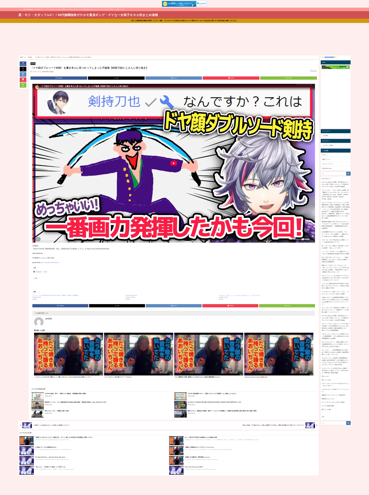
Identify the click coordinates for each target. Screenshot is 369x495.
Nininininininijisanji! (131, 295)
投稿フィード (326, 159)
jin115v (315, 71)
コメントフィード (327, 163)
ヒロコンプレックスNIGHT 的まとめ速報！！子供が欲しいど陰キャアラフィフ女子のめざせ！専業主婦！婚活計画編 (335, 370)
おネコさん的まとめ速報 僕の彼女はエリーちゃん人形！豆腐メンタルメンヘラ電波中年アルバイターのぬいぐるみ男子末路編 (335, 184)
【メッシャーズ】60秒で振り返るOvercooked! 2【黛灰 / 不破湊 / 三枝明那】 (55, 295)
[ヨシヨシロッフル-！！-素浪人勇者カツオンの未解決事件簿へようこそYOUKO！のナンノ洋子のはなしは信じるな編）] (335, 344)
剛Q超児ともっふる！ (328, 398)
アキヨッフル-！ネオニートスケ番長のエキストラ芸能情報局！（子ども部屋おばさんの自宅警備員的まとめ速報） (335, 336)
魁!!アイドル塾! (326, 409)
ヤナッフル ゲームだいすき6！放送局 (333, 402)
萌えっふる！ (326, 376)
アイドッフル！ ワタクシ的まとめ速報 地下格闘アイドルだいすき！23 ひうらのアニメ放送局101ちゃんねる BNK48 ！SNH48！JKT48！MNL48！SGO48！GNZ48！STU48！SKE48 (335, 194)
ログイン (324, 154)
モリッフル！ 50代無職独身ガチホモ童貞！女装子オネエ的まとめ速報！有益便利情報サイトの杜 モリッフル (335, 352)
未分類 (33, 63)
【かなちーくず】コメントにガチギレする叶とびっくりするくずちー (240, 295)
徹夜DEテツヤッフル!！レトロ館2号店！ (334, 395)
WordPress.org (326, 168)
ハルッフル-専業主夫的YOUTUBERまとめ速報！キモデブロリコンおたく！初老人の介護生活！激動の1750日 (335, 286)
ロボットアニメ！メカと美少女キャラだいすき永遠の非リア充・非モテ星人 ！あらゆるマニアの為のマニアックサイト (335, 278)
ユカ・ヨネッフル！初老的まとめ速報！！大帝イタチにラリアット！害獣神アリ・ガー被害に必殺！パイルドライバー (335, 310)
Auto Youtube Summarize (50, 262)
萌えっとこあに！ (327, 380)
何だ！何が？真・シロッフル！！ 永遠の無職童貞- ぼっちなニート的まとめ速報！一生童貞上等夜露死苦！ (335, 259)
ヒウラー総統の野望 (328, 405)
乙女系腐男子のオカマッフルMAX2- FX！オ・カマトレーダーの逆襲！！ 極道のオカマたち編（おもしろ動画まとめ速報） (335, 234)
